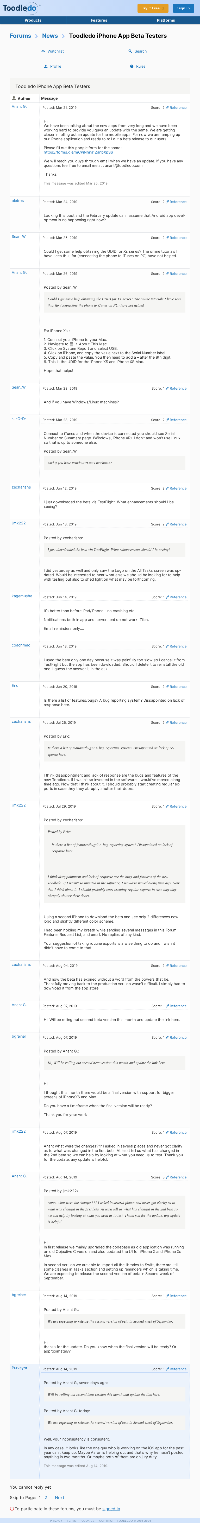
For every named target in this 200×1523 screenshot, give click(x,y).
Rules (141, 66)
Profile (55, 66)
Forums (20, 35)
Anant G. (19, 106)
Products (33, 20)
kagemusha (22, 596)
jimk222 (19, 523)
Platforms (166, 20)
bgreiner (19, 1036)
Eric (15, 685)
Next (59, 1497)
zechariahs (21, 487)
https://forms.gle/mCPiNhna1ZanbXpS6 (78, 152)
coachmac (21, 645)
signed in (111, 1508)
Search (141, 51)
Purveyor (19, 1368)
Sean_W (19, 236)
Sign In (183, 8)
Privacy (56, 1520)
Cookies (88, 1520)
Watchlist (56, 51)
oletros (18, 200)
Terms (72, 1520)
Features (99, 20)
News (50, 35)
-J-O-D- (19, 418)
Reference (178, 107)
